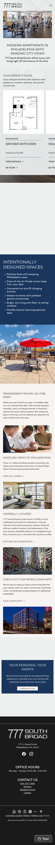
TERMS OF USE (37, 816)
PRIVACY (26, 816)
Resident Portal (27, 789)
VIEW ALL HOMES (12, 476)
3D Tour (10, 167)
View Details (13, 161)
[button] (50, 5)
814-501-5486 (27, 783)
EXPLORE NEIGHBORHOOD (17, 541)
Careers (27, 792)
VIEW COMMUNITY (13, 601)
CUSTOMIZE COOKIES (14, 816)
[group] (23, 130)
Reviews (27, 786)
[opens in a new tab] (24, 755)
